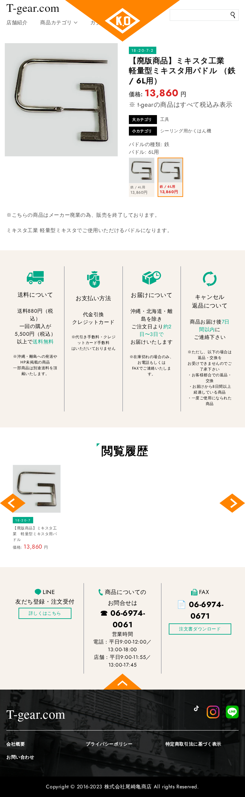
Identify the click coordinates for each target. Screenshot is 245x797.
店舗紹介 (16, 22)
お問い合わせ (20, 757)
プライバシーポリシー (109, 744)
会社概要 (15, 744)
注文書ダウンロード (200, 629)
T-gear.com (35, 713)
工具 (164, 119)
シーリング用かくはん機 (186, 131)
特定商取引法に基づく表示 (193, 744)
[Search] (233, 15)
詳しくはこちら (45, 613)
